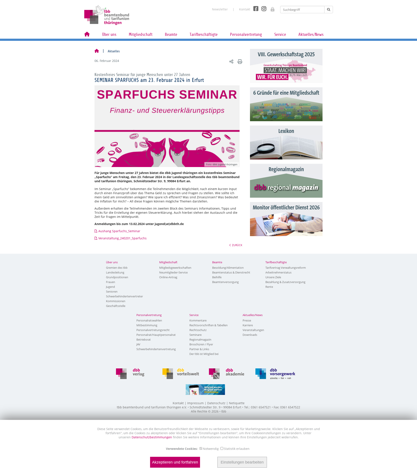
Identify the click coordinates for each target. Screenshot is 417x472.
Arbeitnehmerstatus (278, 272)
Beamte (171, 34)
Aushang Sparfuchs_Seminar (119, 231)
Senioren (111, 291)
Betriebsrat (143, 339)
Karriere (248, 325)
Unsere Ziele (273, 277)
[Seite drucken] (239, 61)
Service (280, 34)
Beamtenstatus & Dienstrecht (231, 272)
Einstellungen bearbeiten (242, 462)
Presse (247, 320)
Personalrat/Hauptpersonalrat (156, 335)
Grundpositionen (117, 277)
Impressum (195, 403)
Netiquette (237, 403)
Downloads (250, 335)
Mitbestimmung (146, 325)
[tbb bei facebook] (254, 8)
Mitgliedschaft (140, 34)
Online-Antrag (168, 277)
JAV (138, 344)
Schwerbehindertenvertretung (156, 349)
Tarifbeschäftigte (204, 34)
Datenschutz (216, 403)
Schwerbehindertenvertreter (124, 296)
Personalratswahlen (149, 320)
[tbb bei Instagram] (262, 8)
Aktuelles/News (311, 34)
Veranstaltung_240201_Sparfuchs (122, 238)
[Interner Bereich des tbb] (270, 8)
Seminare (195, 335)
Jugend (110, 287)
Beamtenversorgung (225, 282)
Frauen (110, 282)
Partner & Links (199, 349)
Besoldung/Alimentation (228, 268)
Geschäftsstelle (115, 306)
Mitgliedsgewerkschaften (175, 268)
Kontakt (244, 9)
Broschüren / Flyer (201, 344)
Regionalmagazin (200, 339)
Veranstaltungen (253, 330)
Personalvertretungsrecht (153, 330)
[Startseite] (96, 51)
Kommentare (198, 320)
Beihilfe (217, 277)
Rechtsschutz (198, 330)
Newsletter (220, 9)
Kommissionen (115, 301)
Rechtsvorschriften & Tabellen (208, 325)
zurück (237, 245)
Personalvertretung (246, 34)
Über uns (109, 34)
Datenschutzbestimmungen (152, 437)
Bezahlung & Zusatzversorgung (285, 282)
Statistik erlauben (237, 449)
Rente (269, 287)
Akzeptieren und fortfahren (175, 462)
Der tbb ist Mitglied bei (203, 354)
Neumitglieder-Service (173, 272)
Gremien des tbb (116, 268)
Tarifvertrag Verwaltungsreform (285, 268)
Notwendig (211, 449)
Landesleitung (115, 272)
